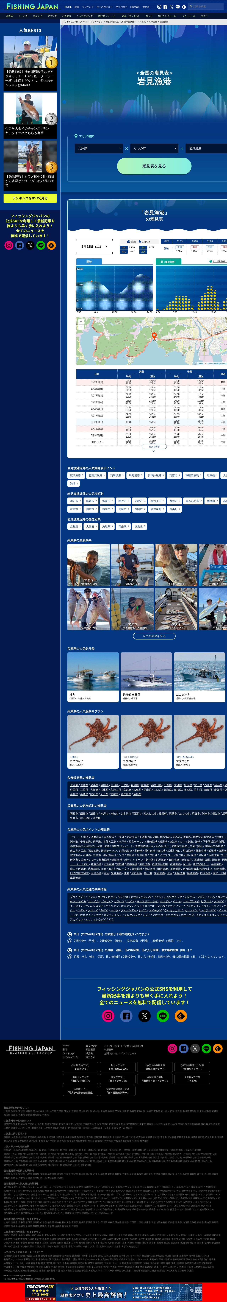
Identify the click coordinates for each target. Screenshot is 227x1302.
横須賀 (197, 1263)
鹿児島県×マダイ (12, 1213)
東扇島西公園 (44, 1259)
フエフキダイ (129, 910)
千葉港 (190, 1267)
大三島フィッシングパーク (101, 1270)
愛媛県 (218, 789)
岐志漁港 (140, 1137)
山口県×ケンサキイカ (29, 1206)
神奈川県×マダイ (184, 1191)
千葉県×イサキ (103, 1191)
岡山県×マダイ (129, 1202)
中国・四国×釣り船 (72, 1150)
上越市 (117, 1246)
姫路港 (174, 841)
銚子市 (122, 1128)
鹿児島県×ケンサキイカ (32, 1213)
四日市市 (8, 1239)
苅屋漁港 (115, 475)
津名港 (187, 837)
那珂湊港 (71, 1141)
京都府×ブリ (117, 1198)
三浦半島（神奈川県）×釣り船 (136, 1150)
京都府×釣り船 (204, 1157)
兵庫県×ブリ (186, 1198)
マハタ (114, 910)
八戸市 (111, 1243)
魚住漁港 (213, 855)
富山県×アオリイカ (40, 1194)
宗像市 (16, 1124)
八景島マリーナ (11, 1263)
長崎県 (84, 794)
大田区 (56, 1128)
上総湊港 (116, 1137)
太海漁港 (99, 1141)
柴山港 (148, 873)
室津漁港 (75, 855)
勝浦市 (69, 1124)
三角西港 (198, 1267)
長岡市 (107, 1128)
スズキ (130, 901)
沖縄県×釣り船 (189, 1157)
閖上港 (168, 1255)
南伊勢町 (166, 1239)
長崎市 (40, 1235)
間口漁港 (32, 1137)
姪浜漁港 (127, 1141)
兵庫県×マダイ (200, 1198)
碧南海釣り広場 (177, 1259)
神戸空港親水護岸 (203, 837)
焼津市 (38, 1243)
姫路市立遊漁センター (83, 859)
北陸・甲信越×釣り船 (52, 1150)
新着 (76, 6)
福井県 (218, 785)
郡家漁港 (104, 859)
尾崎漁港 (192, 873)
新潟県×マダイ (215, 1191)
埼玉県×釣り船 (85, 1161)
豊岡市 (139, 509)
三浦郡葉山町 (97, 1128)
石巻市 (131, 1235)
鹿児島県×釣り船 (174, 1161)
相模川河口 (124, 1259)
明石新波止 (162, 846)
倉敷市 (103, 1246)
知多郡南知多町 (192, 1124)
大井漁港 (108, 1141)
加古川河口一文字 (119, 868)
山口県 (158, 789)
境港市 (129, 1128)
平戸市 (138, 1235)
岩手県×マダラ (11, 1187)
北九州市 (158, 1124)
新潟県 (188, 785)
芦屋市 (74, 509)
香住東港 (150, 850)
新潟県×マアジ (23, 1194)
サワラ (102, 896)
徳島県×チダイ (74, 1206)
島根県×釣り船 (40, 1165)
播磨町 (211, 501)
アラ (111, 919)
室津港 (97, 855)
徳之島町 (175, 1243)
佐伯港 (61, 1267)
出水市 (124, 1246)
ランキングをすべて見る (30, 198)
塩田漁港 (96, 873)
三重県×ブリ (54, 1198)
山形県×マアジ (122, 1187)
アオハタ (158, 915)
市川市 (193, 1243)
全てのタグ (121, 6)
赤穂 (193, 855)
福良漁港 (93, 850)
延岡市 (184, 1235)
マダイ (81, 896)
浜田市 (174, 1239)
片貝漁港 (104, 1259)
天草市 (110, 1239)
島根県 (178, 789)
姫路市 (90, 501)
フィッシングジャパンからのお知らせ (123, 1045)
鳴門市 (64, 1235)
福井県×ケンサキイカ (132, 1194)
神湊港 (7, 1137)
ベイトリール (188, 16)
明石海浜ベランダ (113, 855)
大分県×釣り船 (70, 1165)
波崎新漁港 (191, 1259)
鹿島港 (44, 1255)
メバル (211, 896)
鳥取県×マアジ (80, 1202)
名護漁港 (99, 1263)
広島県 (137, 789)
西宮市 (174, 501)
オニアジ (126, 905)
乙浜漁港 (209, 1137)
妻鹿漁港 (85, 841)
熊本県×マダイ (177, 1209)
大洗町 (182, 1239)
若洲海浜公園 (10, 1255)
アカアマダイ (175, 905)
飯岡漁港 (81, 1137)
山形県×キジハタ (138, 1187)
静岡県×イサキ (198, 1194)
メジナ (74, 915)
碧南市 (152, 1243)
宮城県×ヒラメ (61, 1187)
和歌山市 (96, 1124)
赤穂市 (139, 501)
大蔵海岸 (131, 837)
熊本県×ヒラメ (192, 1209)
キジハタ (146, 896)
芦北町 (206, 1239)
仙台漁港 (81, 1267)
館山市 (119, 1124)
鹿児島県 (126, 794)
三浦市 (31, 1124)
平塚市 (115, 1128)
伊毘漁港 (144, 864)
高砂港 (138, 850)
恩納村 (89, 1243)
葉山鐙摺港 (81, 1141)
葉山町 (167, 1243)
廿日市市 (216, 1243)
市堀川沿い (43, 1141)
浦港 (72, 483)
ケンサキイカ (78, 901)
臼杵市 (74, 1243)
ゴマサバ (106, 901)
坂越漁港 (179, 873)
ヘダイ (81, 910)
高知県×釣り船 (129, 1161)
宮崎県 (114, 794)
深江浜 (187, 864)
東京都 (145, 785)
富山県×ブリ (56, 1194)
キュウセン (112, 905)
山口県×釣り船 (70, 1161)
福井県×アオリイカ (166, 1194)
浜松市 (14, 1235)
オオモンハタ (157, 905)
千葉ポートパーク (112, 1263)
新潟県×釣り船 (160, 1157)
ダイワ (204, 16)
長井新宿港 (23, 1141)
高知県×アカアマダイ (201, 1206)
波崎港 (135, 1141)
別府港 (87, 855)
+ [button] (81, 322)
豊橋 (88, 1267)
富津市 (105, 1124)
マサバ (87, 905)
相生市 (106, 509)
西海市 (160, 1243)
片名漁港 (118, 1141)
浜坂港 (212, 850)
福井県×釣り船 (101, 1157)
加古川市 (156, 501)
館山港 (42, 1270)
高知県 (188, 789)
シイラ (143, 910)
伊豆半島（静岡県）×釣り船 (78, 1154)
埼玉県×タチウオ (41, 1191)
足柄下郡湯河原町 (34, 1128)
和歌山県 (115, 789)
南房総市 (87, 1124)
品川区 (21, 1128)
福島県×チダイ (183, 1187)
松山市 (38, 1239)
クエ (72, 910)
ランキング (88, 6)
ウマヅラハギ (191, 901)
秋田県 (105, 785)
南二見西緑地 (78, 868)
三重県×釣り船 (25, 1161)
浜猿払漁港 (154, 475)
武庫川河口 (174, 850)
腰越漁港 (98, 1137)
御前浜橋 (173, 859)
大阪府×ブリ (174, 1198)
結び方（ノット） (107, 16)
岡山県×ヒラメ (143, 1202)
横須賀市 (8, 1124)
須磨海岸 (96, 837)
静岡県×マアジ (213, 1194)
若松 (133, 1259)
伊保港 (202, 855)
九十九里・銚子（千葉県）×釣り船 (132, 1154)
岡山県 (122, 526)
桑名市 (200, 1243)
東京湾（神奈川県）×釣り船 (17, 1154)
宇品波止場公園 (80, 1270)
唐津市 (53, 1239)
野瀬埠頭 (131, 864)
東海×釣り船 (35, 1150)
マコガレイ (192, 905)
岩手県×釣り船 (11, 1165)
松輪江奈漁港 (183, 1137)
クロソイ (93, 910)
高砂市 (173, 813)
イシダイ (75, 905)
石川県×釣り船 (84, 1165)
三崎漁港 (25, 1270)
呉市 (178, 1235)
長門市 (31, 1243)
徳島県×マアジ (59, 1206)
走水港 (163, 1137)
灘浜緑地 (162, 868)
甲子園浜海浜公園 (213, 841)
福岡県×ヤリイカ (41, 1209)
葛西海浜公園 (148, 1255)
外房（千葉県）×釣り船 (190, 1150)
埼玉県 (53, 1111)
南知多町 (149, 1239)
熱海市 (14, 1128)
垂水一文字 (219, 873)
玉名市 (33, 1246)
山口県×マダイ (11, 1206)
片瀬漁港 (136, 1270)
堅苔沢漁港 (95, 475)
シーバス (23, 16)
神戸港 (122, 841)
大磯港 (113, 1267)
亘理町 (45, 1243)
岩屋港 (163, 841)
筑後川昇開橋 (177, 1263)
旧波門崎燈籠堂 (79, 873)
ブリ (72, 896)
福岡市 (181, 1124)
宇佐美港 (172, 1137)
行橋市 (138, 1243)
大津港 (122, 1255)
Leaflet (200, 363)
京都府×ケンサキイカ (100, 1198)
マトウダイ (99, 919)
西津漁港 (144, 1141)
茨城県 (178, 785)
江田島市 (216, 1235)
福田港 (175, 1255)
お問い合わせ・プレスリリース (120, 1053)
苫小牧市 (25, 1246)
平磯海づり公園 (148, 837)
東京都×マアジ (118, 1191)
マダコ (92, 896)
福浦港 (194, 1137)
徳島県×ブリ (45, 1206)
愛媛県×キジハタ (165, 1206)
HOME (68, 6)
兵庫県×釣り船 (116, 1157)
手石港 (132, 1137)
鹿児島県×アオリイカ (54, 1213)
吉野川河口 (173, 1267)
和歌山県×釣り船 (85, 1157)
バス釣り (66, 16)
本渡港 (54, 1267)
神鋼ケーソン (109, 850)
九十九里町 (121, 1235)
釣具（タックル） (131, 16)
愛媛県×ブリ (151, 1206)
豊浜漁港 (76, 1255)
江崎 (103, 868)
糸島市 (166, 1124)
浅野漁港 (219, 868)
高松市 (145, 1243)
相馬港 (27, 1259)
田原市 (60, 1243)
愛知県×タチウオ (39, 1198)
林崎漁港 (152, 841)
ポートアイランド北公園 (139, 859)
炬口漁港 (188, 850)
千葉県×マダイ (74, 1191)
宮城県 (115, 785)
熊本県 (94, 794)
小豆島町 (207, 1235)
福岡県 (7, 1115)
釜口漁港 (150, 868)
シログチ (98, 905)
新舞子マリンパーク (13, 1259)
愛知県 (104, 1111)
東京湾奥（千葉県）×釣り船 (186, 1154)
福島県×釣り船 (25, 1165)
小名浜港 (92, 1255)
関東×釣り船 (10, 1150)
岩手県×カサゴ (47, 1187)
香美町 (174, 509)
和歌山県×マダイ (12, 1202)
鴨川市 (55, 1124)
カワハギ (119, 901)
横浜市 (24, 1124)
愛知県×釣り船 (131, 1157)
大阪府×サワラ (160, 1198)
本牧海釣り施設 (25, 1255)
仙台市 (96, 1243)
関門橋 (91, 1263)
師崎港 (125, 1263)
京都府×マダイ (131, 1198)
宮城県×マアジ (76, 1187)
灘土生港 (201, 850)
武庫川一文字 (160, 1267)
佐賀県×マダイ (78, 1209)
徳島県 (139, 526)
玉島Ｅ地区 (164, 1259)
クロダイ (219, 901)
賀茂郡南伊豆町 (75, 1128)
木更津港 (139, 1267)
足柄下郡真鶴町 (131, 1124)
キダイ (104, 910)
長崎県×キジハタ (140, 1209)
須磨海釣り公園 (144, 846)
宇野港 (84, 1255)
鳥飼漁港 (137, 868)
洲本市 (90, 509)
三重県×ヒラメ (82, 1198)
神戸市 (122, 501)
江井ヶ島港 (186, 841)
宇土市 (71, 1246)
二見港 (120, 837)
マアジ (158, 896)
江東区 (7, 1128)
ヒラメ (112, 896)
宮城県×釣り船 (11, 1161)
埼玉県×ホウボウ (58, 1191)
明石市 (74, 501)
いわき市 (8, 1243)
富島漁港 (175, 864)
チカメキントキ (205, 915)
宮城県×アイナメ (92, 1187)
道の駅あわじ (201, 864)
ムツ (88, 919)
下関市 (79, 1235)
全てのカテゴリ (105, 6)
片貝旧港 (33, 1141)
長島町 (74, 1239)
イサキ (177, 901)
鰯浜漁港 (117, 859)
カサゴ (135, 896)
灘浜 (169, 873)
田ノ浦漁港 (97, 1267)
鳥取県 (106, 526)
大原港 (14, 1137)
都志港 (161, 850)
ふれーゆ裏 (25, 1263)
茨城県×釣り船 (55, 1157)
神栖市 (63, 1128)
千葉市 (24, 1243)
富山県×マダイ (70, 1194)
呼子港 (212, 1259)
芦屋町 (118, 1243)
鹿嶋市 (48, 1124)
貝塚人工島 (103, 1255)
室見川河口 (207, 1263)
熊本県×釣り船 (144, 1161)
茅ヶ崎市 (102, 1239)
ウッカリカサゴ (173, 910)
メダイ (146, 915)
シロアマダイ (208, 910)
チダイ (205, 905)
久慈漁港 (60, 1137)
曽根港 (120, 864)
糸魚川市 (41, 1246)
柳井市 (57, 1246)
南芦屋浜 (109, 837)
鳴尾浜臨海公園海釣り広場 (86, 846)
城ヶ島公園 (208, 1267)
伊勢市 (124, 1239)
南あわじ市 (192, 501)
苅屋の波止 (125, 850)
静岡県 (74, 789)
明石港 (177, 837)
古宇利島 (182, 1270)
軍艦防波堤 (192, 475)
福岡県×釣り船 (40, 1157)
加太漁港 (113, 1255)
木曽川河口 (203, 1259)
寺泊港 (201, 1137)
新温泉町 (156, 509)
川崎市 (50, 1246)
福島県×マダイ (154, 1187)
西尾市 (82, 1243)
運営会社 (90, 1057)
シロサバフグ (132, 915)
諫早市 (79, 1246)
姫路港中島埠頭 (214, 846)
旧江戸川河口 (202, 1255)
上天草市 (197, 1239)
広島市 (216, 1124)
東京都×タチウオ (134, 1191)
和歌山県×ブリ (44, 1202)
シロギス (189, 896)
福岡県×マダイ (25, 1209)
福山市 (45, 1239)
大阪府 (90, 526)
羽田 (43, 1263)
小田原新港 (70, 1137)
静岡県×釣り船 (25, 1157)
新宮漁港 (149, 1267)
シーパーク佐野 (79, 864)
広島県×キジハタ (174, 1202)
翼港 (200, 846)
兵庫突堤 (216, 864)
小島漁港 (8, 1270)
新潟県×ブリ (10, 1194)
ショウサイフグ (173, 896)
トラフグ (216, 905)
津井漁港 (75, 877)
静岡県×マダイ (183, 1194)
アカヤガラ (172, 915)
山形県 (125, 785)
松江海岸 (186, 859)
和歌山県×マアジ (29, 1202)
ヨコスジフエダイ (147, 901)
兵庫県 (104, 789)
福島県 (135, 785)
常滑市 (24, 1239)
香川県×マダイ (89, 1206)
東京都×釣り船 (70, 1157)
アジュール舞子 (79, 837)
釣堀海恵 (161, 859)
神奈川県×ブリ (200, 1191)
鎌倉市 (209, 1124)
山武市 (86, 1128)
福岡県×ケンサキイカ (60, 1209)
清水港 (192, 1255)
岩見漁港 (116, 873)
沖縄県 (137, 794)
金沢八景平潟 (10, 1141)
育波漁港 (96, 864)
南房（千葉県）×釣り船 (104, 1154)
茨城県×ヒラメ (11, 1191)
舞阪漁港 (57, 1255)
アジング (52, 16)
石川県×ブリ (83, 1194)
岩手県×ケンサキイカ (29, 1187)
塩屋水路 (142, 855)
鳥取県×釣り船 (40, 1161)
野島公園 (160, 1255)
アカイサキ (76, 919)
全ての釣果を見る (154, 636)
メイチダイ (155, 910)
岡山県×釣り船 (100, 1161)
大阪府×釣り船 (175, 1157)
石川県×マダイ (114, 1194)
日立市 (62, 1124)
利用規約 (108, 1049)
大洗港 (91, 1141)
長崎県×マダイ (124, 1209)
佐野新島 (136, 873)
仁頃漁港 (205, 873)
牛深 (58, 1270)
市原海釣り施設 (148, 1270)
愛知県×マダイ (23, 1198)
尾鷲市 (64, 1246)
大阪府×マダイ (145, 1198)
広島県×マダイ (158, 1202)
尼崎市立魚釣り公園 (183, 846)
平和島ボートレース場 (88, 1259)
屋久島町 (8, 1246)
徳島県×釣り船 (158, 1161)
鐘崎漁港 (22, 1137)
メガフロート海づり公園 (174, 855)
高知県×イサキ (11, 1209)
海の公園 (154, 1263)
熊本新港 (51, 1270)
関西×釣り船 (22, 1150)
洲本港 (74, 841)
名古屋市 (170, 1235)
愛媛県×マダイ (137, 1206)
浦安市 (117, 1239)
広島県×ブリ (189, 1202)
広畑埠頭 (93, 868)
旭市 (203, 1124)
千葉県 (168, 785)
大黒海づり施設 (69, 1263)
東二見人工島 (78, 850)
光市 (124, 1243)
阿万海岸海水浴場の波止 (197, 868)
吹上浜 (16, 1270)
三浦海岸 (56, 1259)
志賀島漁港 (66, 1270)
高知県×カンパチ (182, 1206)
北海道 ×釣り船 (55, 1161)
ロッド (149, 16)
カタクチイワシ (113, 915)
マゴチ (201, 896)
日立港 (49, 1263)
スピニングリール (167, 16)
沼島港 (216, 859)
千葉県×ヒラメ (89, 1191)
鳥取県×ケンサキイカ (62, 1202)
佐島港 (149, 1137)
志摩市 (191, 1235)
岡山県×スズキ (114, 1202)
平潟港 (53, 1141)
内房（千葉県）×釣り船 (161, 1154)
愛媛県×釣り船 (114, 1161)
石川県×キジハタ (98, 1194)
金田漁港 (219, 1137)
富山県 (198, 785)
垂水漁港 (165, 837)
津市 (68, 1239)
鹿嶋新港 (107, 1137)
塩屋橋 (211, 475)
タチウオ (123, 896)
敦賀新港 (189, 1263)
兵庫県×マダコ (215, 1198)
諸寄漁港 (159, 873)
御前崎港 (82, 1263)
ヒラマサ (206, 901)
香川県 (198, 789)
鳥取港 (47, 1267)
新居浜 (190, 1270)
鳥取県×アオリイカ (97, 1202)
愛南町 (213, 1239)
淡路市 (106, 501)
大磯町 (16, 1243)
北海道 (74, 785)
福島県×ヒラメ (169, 1187)
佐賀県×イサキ (110, 1209)
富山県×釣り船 (205, 1161)
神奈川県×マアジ (168, 1191)
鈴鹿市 (67, 1243)
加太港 (125, 1137)
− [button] (81, 327)
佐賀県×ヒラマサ (94, 1209)
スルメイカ (140, 905)
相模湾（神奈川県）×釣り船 (164, 1150)
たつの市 (184, 813)
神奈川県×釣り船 (209, 1154)
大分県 (104, 794)
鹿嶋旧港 (41, 1137)
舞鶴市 (131, 1243)
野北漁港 (114, 1259)
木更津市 (96, 1235)
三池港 (34, 1259)
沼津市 (112, 1124)
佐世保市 (83, 1239)
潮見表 (146, 6)
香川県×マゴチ (122, 1206)
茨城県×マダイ (198, 1187)
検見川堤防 (165, 1263)
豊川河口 (57, 1263)
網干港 (97, 841)
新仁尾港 (126, 1270)
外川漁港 (61, 1141)
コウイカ (93, 901)
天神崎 (146, 1263)
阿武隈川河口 (135, 1263)
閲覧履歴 (135, 6)
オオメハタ (187, 915)
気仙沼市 (185, 1243)
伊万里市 (133, 1239)
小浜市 (174, 1124)
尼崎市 (122, 509)
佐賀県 (74, 794)
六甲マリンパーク (122, 846)
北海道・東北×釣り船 (111, 1150)
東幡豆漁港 (70, 1267)
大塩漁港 (109, 864)
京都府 (74, 526)
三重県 (84, 789)
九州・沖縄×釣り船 (91, 1150)
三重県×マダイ (67, 1198)
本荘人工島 (109, 841)
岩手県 (94, 785)
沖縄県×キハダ (106, 1213)
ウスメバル (191, 910)
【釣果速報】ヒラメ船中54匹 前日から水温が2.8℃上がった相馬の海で (29, 181)
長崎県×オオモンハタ (159, 1209)
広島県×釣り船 (145, 1157)
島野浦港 (134, 475)
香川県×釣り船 (55, 1165)
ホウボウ (165, 901)
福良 (106, 873)
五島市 (189, 1239)
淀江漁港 (75, 475)
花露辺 (173, 475)
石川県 (208, 785)
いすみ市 (39, 1124)
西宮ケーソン (137, 841)
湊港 (197, 841)
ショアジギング (85, 16)
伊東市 (142, 1124)
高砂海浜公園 (202, 859)
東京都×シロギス (151, 1191)
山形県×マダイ (108, 1187)
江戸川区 (48, 1128)
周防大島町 (31, 1235)
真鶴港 (89, 1137)
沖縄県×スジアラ (73, 1213)
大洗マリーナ (142, 1259)
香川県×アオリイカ (105, 1206)
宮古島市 (92, 1239)
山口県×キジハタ (203, 1202)
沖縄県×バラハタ (90, 1213)
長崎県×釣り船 (190, 1161)
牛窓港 (23, 1267)
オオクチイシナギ (90, 915)
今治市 (141, 1239)
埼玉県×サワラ (25, 1191)
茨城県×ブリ (212, 1187)
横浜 (50, 1255)
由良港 (130, 855)
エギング (37, 16)
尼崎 (106, 846)
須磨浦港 (175, 868)
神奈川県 (156, 785)
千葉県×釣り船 (11, 1157)
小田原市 (78, 1124)
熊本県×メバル (207, 1209)
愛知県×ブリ (10, 1198)
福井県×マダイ (150, 1194)
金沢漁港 (51, 1137)
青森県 (84, 785)
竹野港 (153, 855)
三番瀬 (36, 1255)
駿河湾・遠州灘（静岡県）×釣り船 (47, 1154)
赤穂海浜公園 (160, 864)
